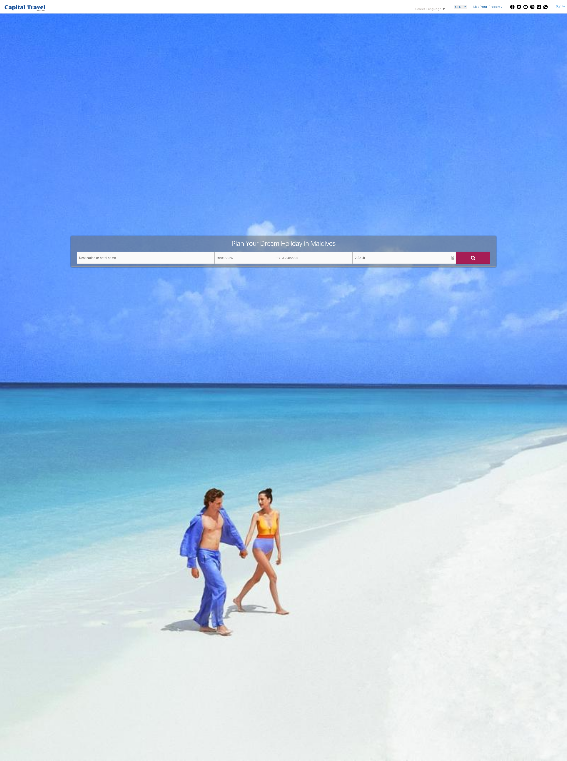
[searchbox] (146, 258)
